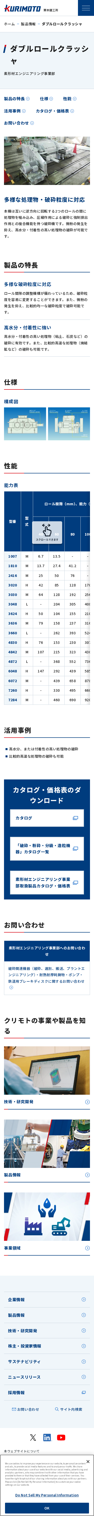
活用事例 (12, 111)
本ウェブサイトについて (22, 1451)
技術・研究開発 (22, 1331)
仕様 (44, 98)
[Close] (87, 1461)
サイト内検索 (71, 1409)
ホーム (9, 23)
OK (46, 1507)
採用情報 (16, 1392)
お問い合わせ (16, 123)
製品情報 (28, 23)
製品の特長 (14, 98)
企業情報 (16, 1299)
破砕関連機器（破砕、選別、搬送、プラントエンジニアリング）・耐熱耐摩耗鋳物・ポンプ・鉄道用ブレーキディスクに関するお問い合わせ (46, 974)
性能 (67, 98)
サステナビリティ (24, 1361)
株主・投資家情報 (24, 1346)
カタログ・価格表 (52, 111)
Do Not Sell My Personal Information (47, 1494)
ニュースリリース (24, 1377)
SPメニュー (86, 8)
